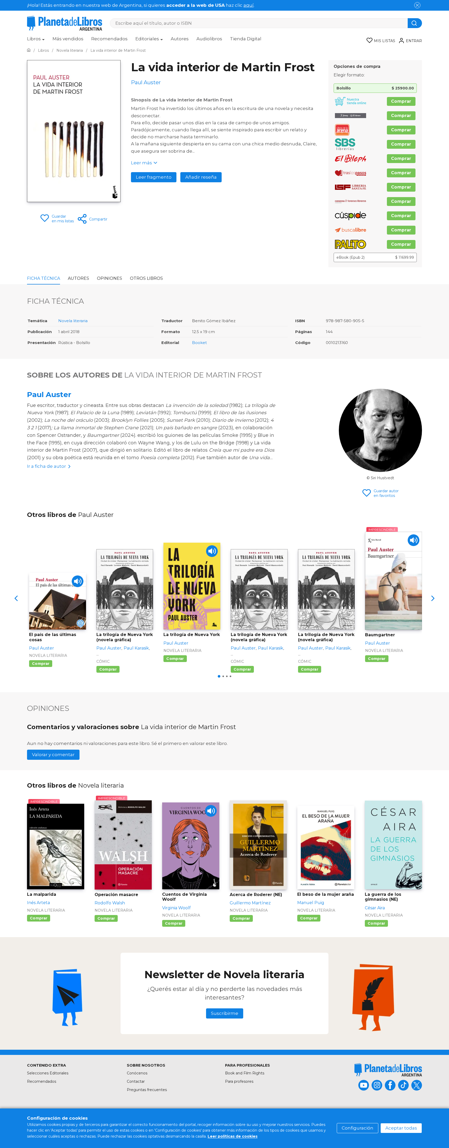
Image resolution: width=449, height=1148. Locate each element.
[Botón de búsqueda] (415, 23)
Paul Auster (49, 394)
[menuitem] (36, 40)
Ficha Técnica (43, 278)
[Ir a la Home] (28, 50)
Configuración (357, 1128)
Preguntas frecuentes (147, 1089)
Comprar (401, 101)
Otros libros (146, 278)
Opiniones (109, 278)
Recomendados (109, 38)
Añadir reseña (201, 177)
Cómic (103, 661)
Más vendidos (67, 38)
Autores (180, 38)
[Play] (77, 581)
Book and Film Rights (244, 1073)
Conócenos (137, 1073)
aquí (248, 5)
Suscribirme (224, 1013)
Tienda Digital (245, 38)
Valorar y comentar (53, 754)
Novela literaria (73, 320)
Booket (199, 342)
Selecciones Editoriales (47, 1073)
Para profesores (239, 1081)
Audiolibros (209, 38)
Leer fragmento (153, 177)
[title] (388, 1069)
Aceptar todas (401, 1128)
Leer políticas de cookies (232, 1136)
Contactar (136, 1081)
